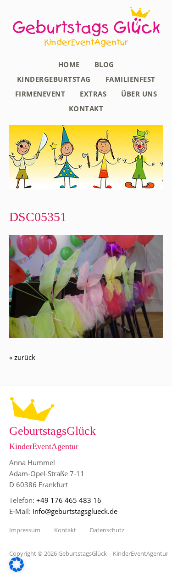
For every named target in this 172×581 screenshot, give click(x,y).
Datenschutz (107, 530)
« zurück (22, 357)
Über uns (139, 93)
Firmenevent (40, 93)
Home (69, 64)
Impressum (24, 530)
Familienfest (130, 79)
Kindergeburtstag (54, 79)
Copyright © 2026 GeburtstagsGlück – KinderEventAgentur (88, 553)
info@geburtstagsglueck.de (75, 511)
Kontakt (86, 108)
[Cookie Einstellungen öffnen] (16, 569)
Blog (104, 64)
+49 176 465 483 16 (68, 500)
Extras (93, 93)
